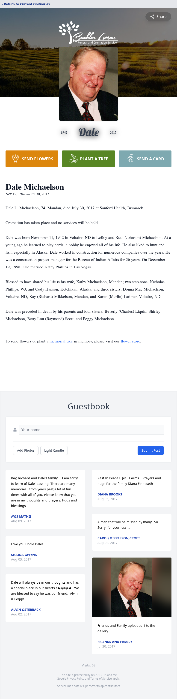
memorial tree (61, 341)
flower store (130, 341)
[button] (131, 587)
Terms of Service (101, 679)
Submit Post (151, 450)
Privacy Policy (75, 679)
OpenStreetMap (93, 686)
